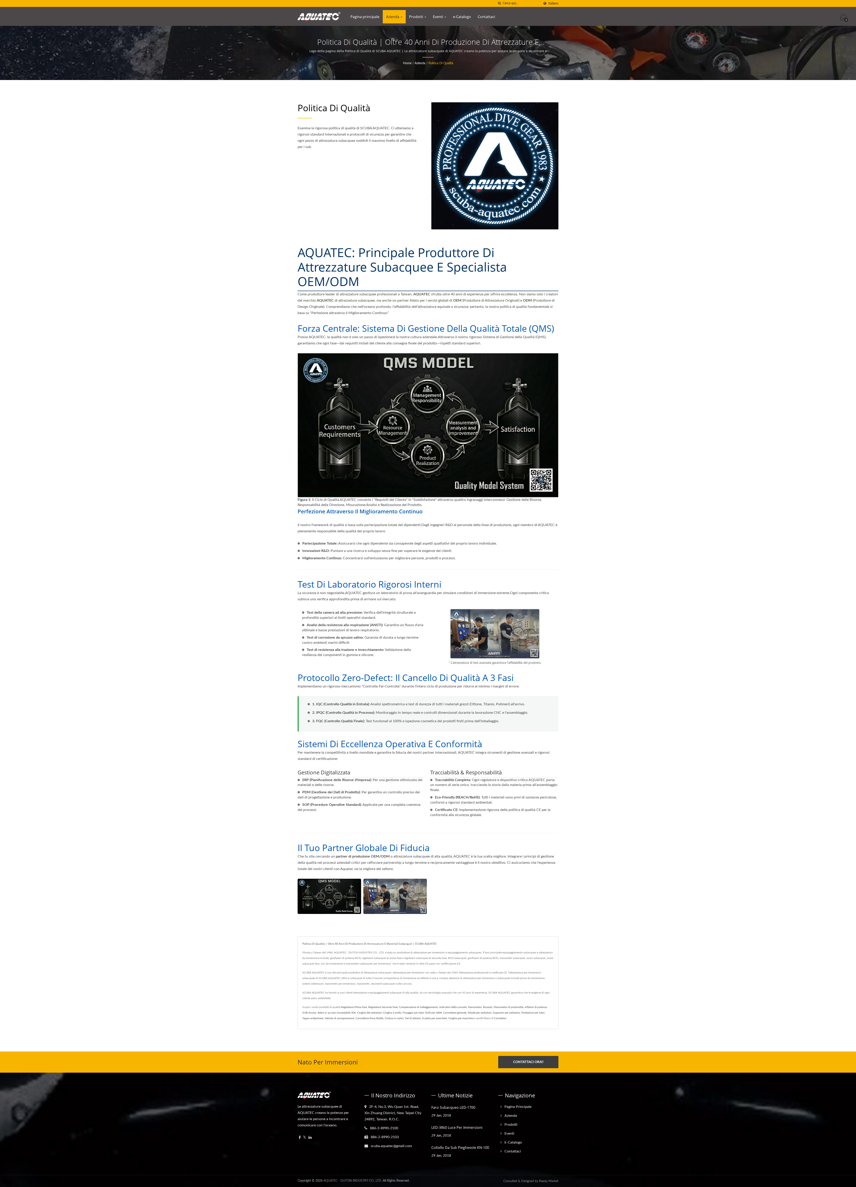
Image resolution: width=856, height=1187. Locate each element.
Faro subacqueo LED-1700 (453, 1107)
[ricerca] (499, 3)
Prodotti (416, 16)
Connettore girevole (454, 1012)
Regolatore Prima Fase (354, 1007)
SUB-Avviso (309, 1012)
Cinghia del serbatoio (369, 1012)
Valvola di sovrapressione (339, 1018)
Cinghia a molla (392, 1012)
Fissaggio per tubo (413, 1012)
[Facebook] (300, 1137)
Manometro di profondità (508, 1007)
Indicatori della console (453, 1007)
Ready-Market (548, 1181)
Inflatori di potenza (536, 1007)
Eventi (438, 16)
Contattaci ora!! (528, 1062)
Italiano (553, 3)
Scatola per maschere (434, 1018)
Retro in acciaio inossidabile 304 (337, 1012)
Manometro (475, 1007)
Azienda (393, 16)
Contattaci (486, 16)
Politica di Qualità (440, 63)
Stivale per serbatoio (480, 1012)
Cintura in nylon (394, 1018)
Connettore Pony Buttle (369, 1018)
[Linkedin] (310, 1137)
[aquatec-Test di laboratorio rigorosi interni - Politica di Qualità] (395, 896)
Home (407, 63)
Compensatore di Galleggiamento (418, 1007)
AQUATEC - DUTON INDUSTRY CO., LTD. (352, 1180)
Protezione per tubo (533, 1012)
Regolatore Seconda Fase (383, 1007)
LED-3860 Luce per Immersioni (456, 1127)
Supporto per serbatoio (506, 1012)
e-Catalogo (462, 16)
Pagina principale (364, 16)
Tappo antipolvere (312, 1018)
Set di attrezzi (413, 1018)
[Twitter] (304, 1137)
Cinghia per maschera (460, 1018)
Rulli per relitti (433, 1012)
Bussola (487, 1007)
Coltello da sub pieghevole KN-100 (460, 1147)
